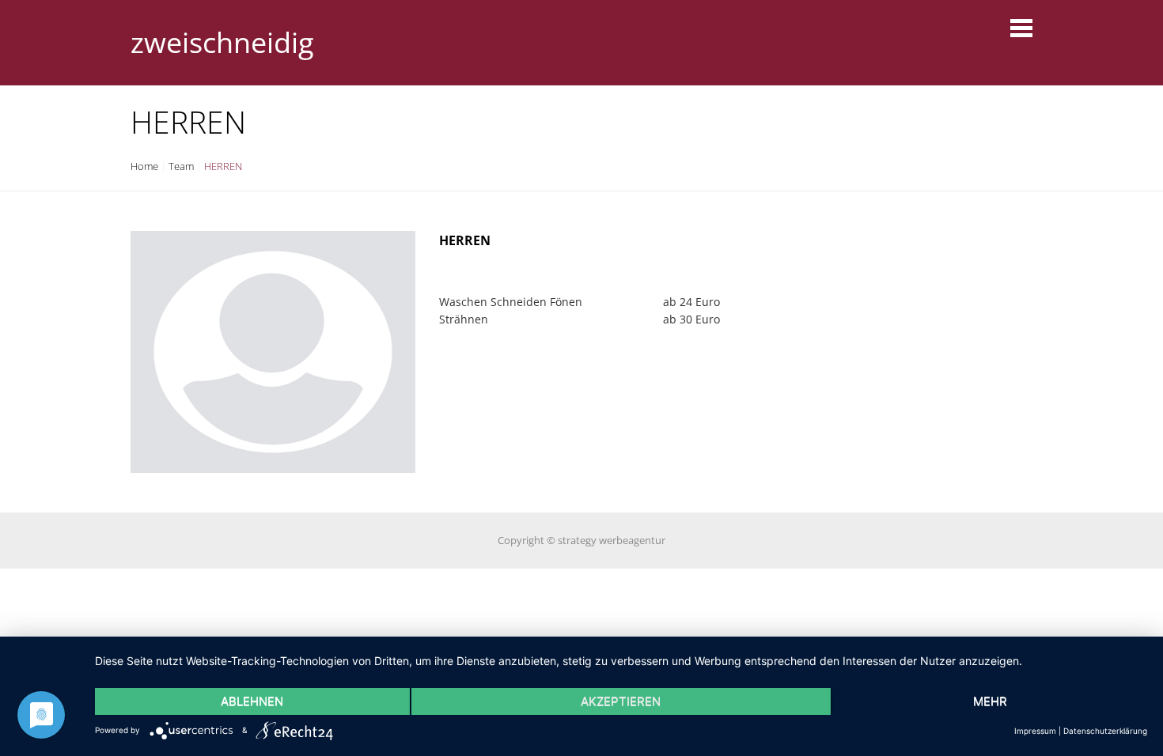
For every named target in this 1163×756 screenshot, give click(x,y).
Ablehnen (252, 701)
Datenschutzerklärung (1105, 730)
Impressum (1035, 730)
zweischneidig (222, 42)
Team (181, 166)
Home (144, 166)
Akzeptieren (621, 701)
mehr (990, 701)
